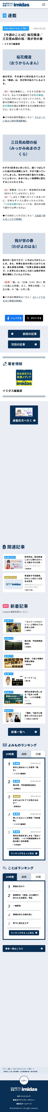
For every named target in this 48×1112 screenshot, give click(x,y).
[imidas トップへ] (16, 4)
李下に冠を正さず (21, 923)
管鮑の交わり (19, 886)
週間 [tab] (24, 754)
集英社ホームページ (24, 1104)
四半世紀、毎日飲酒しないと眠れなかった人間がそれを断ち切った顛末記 (33, 560)
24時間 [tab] (10, 754)
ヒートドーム (30, 677)
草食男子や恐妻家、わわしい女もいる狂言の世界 (33, 578)
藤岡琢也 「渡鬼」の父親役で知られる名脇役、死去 (26, 896)
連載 (9, 1069)
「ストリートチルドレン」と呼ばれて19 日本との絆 (35, 624)
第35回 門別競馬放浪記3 (24, 785)
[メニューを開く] (44, 5)
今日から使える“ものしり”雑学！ (16, 28)
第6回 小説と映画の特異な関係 (34, 660)
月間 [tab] (38, 754)
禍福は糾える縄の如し (23, 914)
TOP (4, 1069)
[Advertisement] (24, 459)
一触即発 (17, 905)
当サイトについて (24, 1096)
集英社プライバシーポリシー (24, 1100)
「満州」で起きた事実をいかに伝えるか (33, 714)
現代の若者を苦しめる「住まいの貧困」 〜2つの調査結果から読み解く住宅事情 (33, 697)
